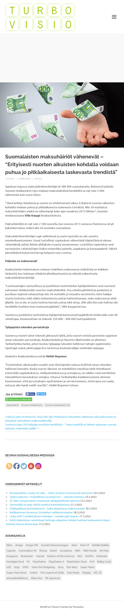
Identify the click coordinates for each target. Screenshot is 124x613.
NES (80, 555)
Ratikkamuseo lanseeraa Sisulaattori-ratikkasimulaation (41, 512)
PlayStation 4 (56, 561)
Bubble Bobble (100, 544)
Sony (60, 566)
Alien (9, 544)
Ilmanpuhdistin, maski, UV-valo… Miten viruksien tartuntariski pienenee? (51, 492)
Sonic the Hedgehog (43, 566)
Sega (17, 566)
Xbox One (36, 578)
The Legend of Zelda (52, 572)
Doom (53, 550)
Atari (74, 544)
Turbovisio (24, 178)
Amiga (19, 544)
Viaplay (86, 572)
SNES (25, 566)
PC (28, 561)
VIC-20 (97, 572)
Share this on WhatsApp (20, 399)
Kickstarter (27, 555)
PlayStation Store (77, 561)
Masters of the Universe (61, 555)
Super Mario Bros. (16, 572)
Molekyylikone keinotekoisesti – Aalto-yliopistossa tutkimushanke (47, 508)
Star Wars (72, 566)
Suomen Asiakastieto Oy (57, 404)
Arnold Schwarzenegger (55, 544)
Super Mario (87, 566)
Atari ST (84, 544)
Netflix (89, 555)
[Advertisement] (62, 58)
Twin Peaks (73, 572)
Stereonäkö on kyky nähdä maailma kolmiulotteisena (40, 504)
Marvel (40, 555)
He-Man (104, 550)
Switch (33, 572)
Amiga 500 (32, 544)
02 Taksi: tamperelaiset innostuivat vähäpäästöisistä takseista (45, 500)
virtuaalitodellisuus (17, 578)
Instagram (12, 555)
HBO (77, 550)
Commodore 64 (27, 550)
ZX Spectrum (52, 578)
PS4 (92, 561)
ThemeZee (77, 606)
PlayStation (39, 561)
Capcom (11, 550)
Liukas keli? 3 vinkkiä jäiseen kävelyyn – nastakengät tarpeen (44, 516)
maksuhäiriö (12, 404)
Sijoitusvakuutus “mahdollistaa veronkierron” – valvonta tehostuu (47, 496)
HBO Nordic (90, 550)
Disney (43, 550)
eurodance (66, 550)
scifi (8, 566)
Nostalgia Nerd (15, 561)
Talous (38, 178)
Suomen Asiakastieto (31, 404)
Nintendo (101, 555)
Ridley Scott (104, 561)
